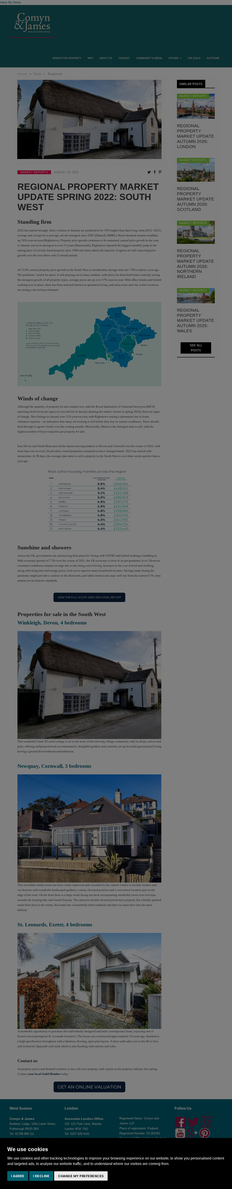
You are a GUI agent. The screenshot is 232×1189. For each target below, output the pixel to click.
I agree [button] (17, 1176)
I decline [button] (41, 1176)
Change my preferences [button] (81, 1176)
